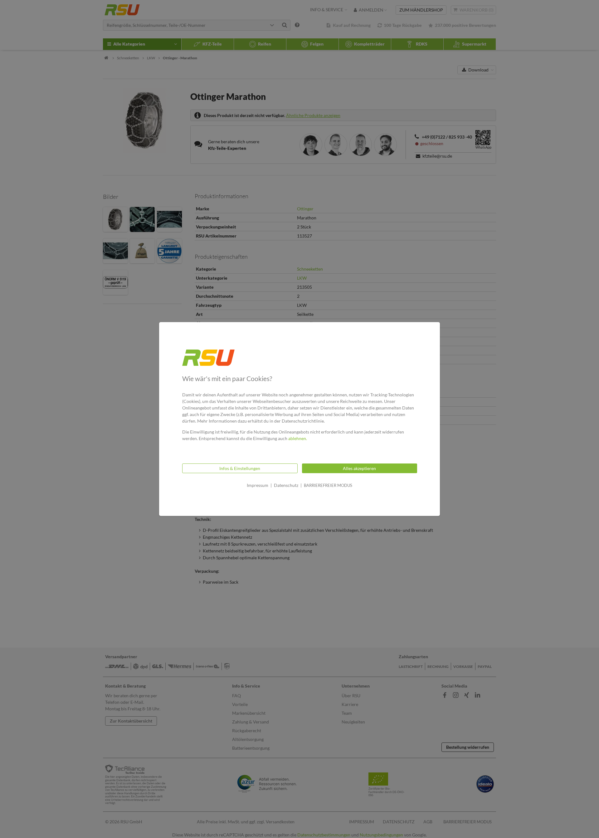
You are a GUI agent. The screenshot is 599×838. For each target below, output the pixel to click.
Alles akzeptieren (359, 468)
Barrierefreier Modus (328, 485)
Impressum (257, 485)
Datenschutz (286, 485)
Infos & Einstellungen (239, 468)
